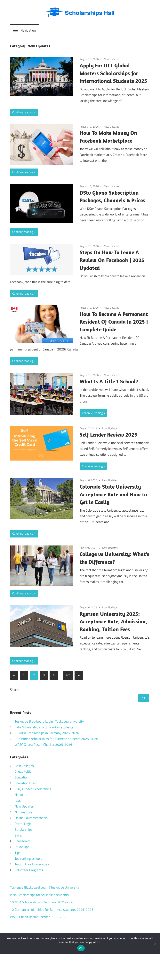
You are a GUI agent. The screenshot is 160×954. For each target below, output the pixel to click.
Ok (81, 948)
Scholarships (23, 829)
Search (15, 689)
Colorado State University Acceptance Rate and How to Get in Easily (113, 494)
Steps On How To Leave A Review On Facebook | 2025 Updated (112, 260)
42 (68, 675)
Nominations (24, 812)
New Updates (111, 59)
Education (21, 777)
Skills (18, 835)
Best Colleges (24, 765)
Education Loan (25, 783)
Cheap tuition (24, 771)
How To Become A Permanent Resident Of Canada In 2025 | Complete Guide (114, 322)
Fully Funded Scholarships (33, 789)
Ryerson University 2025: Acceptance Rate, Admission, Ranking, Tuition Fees (113, 621)
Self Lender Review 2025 (108, 434)
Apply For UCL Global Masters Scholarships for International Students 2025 (113, 73)
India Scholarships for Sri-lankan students (44, 727)
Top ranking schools (28, 858)
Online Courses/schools (31, 817)
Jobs (18, 800)
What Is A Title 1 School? (109, 381)
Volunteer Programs (29, 870)
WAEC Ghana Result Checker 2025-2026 (43, 744)
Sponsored (22, 841)
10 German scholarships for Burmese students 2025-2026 (56, 738)
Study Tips (22, 846)
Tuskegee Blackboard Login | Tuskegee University (49, 721)
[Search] (143, 698)
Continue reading (22, 112)
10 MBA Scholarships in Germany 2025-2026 (47, 732)
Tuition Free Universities (32, 864)
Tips (17, 852)
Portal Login (23, 823)
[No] (155, 944)
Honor (19, 794)
